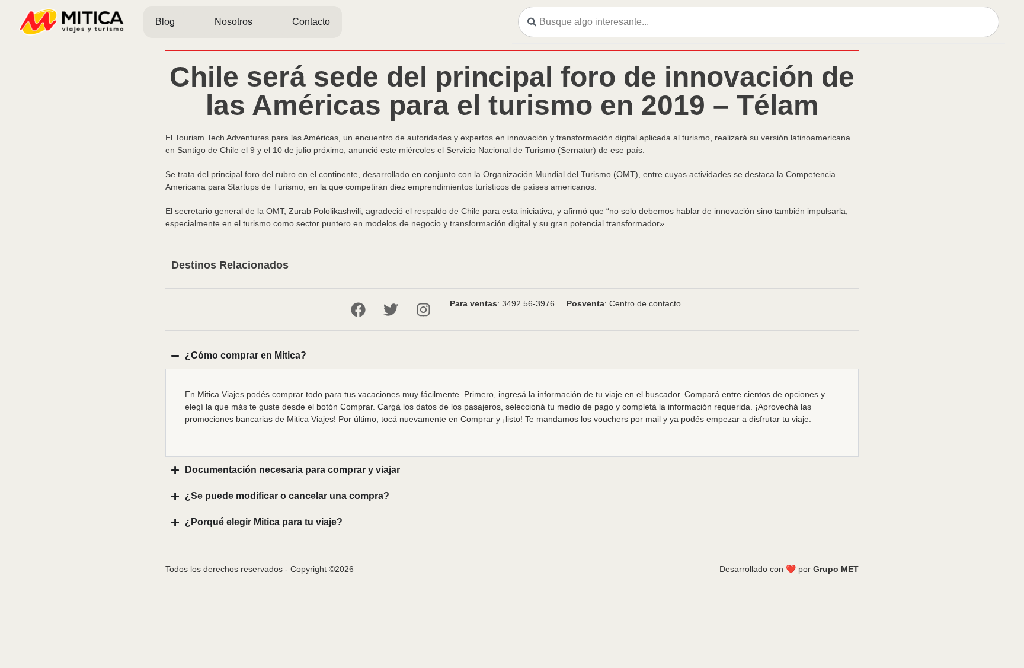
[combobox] (758, 22)
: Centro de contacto (624, 303)
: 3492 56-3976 (502, 303)
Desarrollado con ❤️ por (789, 569)
